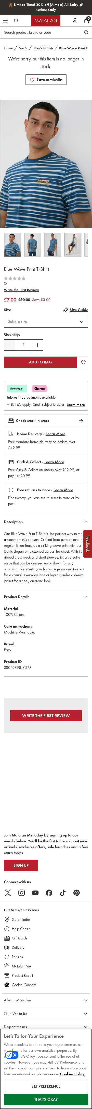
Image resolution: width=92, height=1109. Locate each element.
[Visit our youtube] (35, 893)
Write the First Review (21, 290)
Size (7, 309)
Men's (23, 48)
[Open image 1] (12, 245)
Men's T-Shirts (43, 48)
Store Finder (21, 919)
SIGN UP (21, 865)
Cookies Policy (72, 1074)
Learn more (76, 405)
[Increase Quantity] (37, 345)
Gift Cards (19, 938)
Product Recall (22, 975)
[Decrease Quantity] (9, 345)
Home (8, 48)
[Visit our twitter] (8, 893)
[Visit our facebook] (49, 893)
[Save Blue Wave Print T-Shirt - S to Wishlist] (32, 79)
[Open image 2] (32, 245)
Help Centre (21, 928)
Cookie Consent (24, 984)
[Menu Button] (5, 20)
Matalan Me (21, 966)
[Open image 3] (52, 245)
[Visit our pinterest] (76, 893)
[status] (23, 345)
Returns (17, 956)
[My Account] (74, 20)
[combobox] (46, 322)
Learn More (55, 434)
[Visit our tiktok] (63, 893)
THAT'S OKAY (46, 1099)
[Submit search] (16, 20)
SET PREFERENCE (45, 1086)
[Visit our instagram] (22, 893)
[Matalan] (45, 20)
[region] (46, 1069)
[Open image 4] (72, 245)
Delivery (18, 947)
